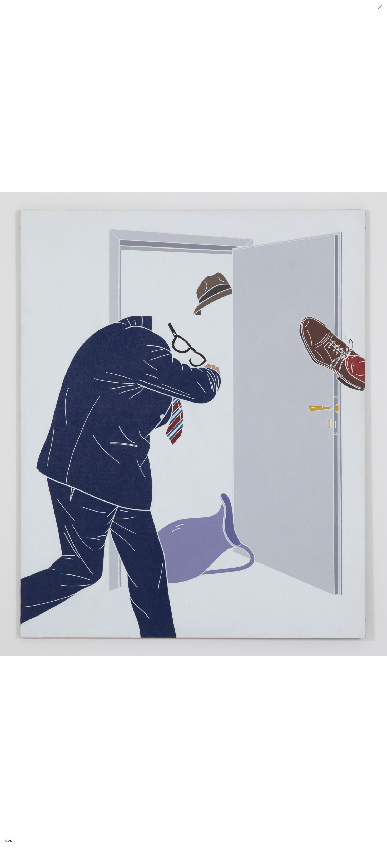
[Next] (290, 424)
